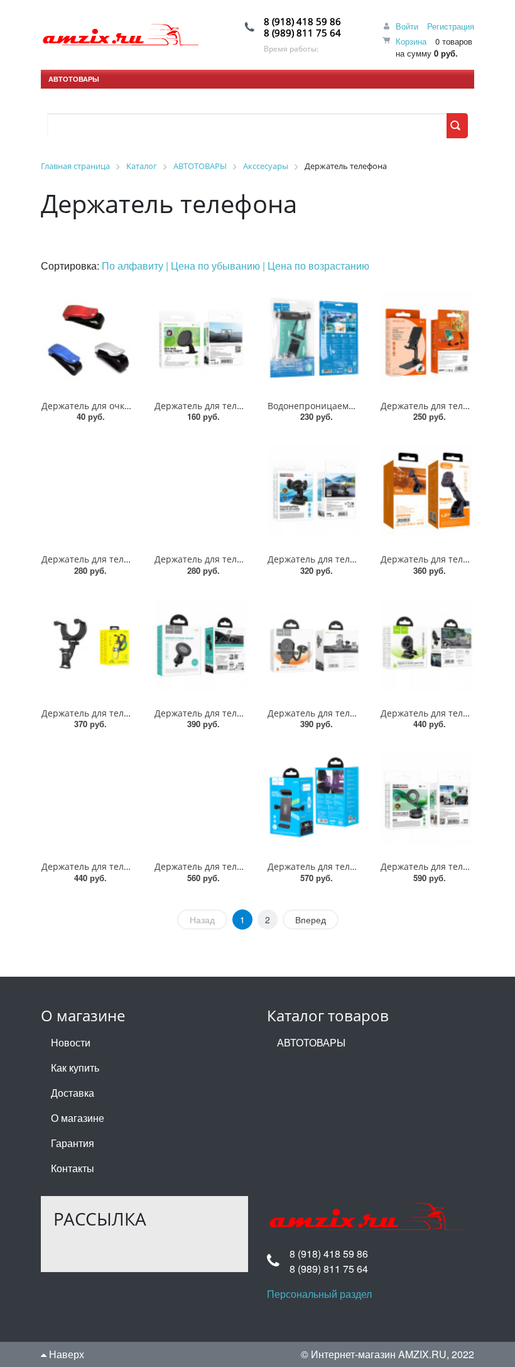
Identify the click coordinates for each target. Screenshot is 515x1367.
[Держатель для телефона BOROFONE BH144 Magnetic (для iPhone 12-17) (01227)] (427, 798)
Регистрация (450, 26)
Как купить (75, 1067)
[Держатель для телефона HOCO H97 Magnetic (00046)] (427, 645)
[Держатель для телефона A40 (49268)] (87, 491)
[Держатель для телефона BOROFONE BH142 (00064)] (314, 491)
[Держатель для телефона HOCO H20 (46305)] (314, 645)
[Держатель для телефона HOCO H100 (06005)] (200, 798)
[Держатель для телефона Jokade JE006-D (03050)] (427, 491)
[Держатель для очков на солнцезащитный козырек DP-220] (87, 337)
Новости (70, 1042)
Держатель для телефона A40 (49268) (121, 559)
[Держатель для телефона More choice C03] (200, 491)
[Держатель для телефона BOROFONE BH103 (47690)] (200, 337)
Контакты (72, 1168)
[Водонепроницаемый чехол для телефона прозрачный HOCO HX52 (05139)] (314, 337)
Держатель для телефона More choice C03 (245, 559)
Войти (407, 26)
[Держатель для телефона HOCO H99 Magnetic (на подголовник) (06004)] (87, 798)
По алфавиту (134, 265)
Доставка (72, 1092)
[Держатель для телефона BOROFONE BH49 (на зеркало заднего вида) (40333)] (87, 645)
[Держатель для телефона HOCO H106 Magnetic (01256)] (200, 645)
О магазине (77, 1118)
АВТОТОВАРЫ (73, 79)
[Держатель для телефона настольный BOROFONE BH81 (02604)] (427, 337)
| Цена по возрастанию (316, 265)
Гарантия (72, 1143)
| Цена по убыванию (214, 265)
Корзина (411, 41)
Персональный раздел (319, 1294)
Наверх (65, 1354)
